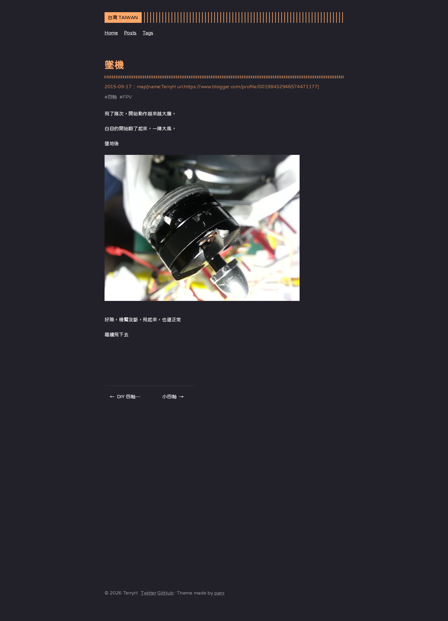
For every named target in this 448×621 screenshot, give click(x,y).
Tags (148, 32)
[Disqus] (224, 486)
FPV (127, 96)
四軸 (112, 96)
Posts (130, 32)
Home (111, 32)
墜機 (114, 65)
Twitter (148, 592)
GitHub (165, 592)
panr (219, 592)
